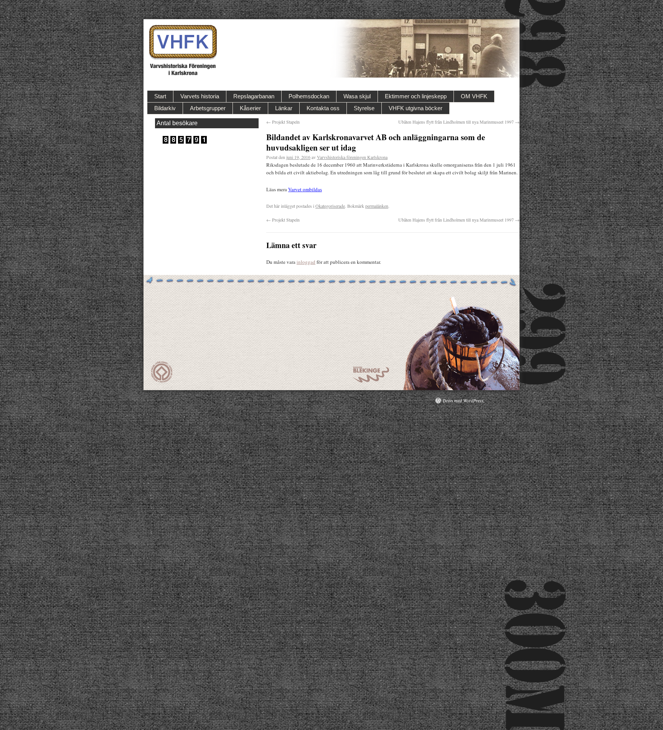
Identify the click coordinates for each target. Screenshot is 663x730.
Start (160, 96)
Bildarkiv (165, 108)
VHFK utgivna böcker (415, 108)
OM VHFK (474, 96)
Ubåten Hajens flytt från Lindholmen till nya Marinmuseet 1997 (459, 122)
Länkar (283, 108)
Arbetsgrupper (208, 108)
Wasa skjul (357, 96)
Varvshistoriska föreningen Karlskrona (352, 157)
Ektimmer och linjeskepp (416, 96)
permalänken (376, 206)
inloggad (306, 261)
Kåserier (250, 108)
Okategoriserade (330, 206)
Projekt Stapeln (283, 122)
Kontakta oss (323, 108)
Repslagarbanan (253, 96)
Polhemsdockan (309, 96)
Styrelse (364, 108)
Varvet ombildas (305, 189)
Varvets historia (199, 96)
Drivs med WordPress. (464, 400)
